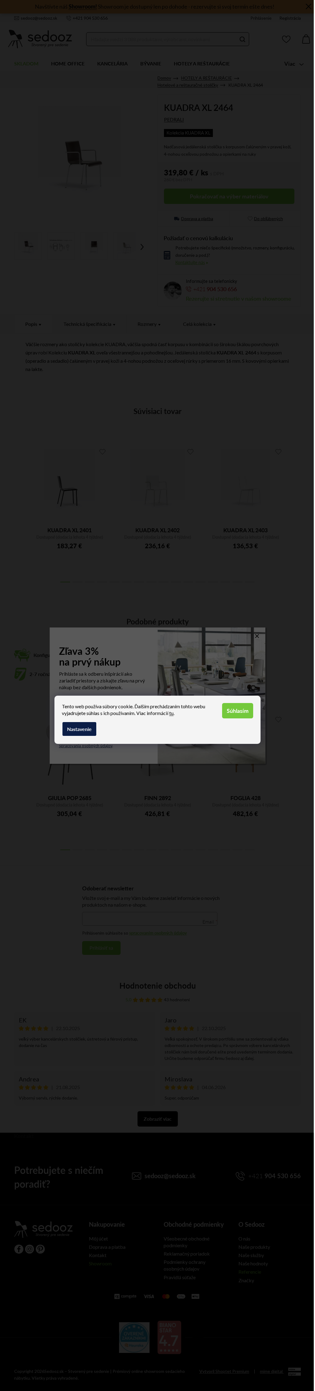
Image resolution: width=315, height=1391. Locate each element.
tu (171, 713)
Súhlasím (238, 710)
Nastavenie (79, 729)
